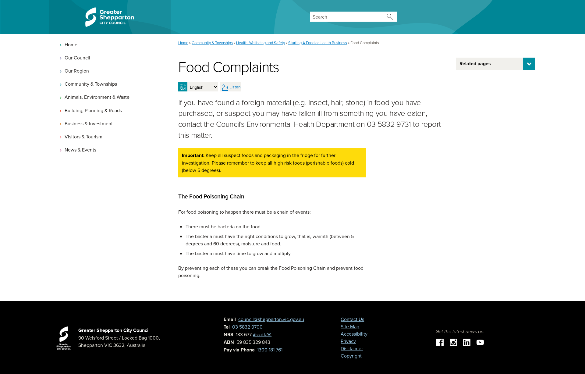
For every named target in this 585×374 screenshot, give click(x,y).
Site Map (350, 326)
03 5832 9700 (247, 326)
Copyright (351, 355)
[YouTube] (480, 341)
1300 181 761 (269, 349)
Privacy (348, 341)
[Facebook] (440, 341)
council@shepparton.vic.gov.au (271, 319)
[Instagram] (453, 341)
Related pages (475, 63)
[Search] (390, 17)
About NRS (262, 334)
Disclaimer (352, 348)
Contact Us (352, 319)
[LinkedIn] (466, 341)
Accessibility (354, 333)
